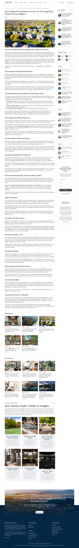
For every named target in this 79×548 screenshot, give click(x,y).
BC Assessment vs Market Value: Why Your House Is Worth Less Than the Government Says (45, 375)
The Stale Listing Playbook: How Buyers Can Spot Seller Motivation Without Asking (12, 395)
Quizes (53, 534)
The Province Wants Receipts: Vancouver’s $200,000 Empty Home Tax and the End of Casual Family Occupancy (29, 395)
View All (53, 403)
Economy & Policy (32, 2)
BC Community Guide (57, 529)
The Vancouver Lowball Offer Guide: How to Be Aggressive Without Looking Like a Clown (29, 375)
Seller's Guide (55, 530)
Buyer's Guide (55, 532)
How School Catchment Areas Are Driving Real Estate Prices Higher (34, 8)
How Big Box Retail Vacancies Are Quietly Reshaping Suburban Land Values (29, 330)
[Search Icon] (70, 3)
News (45, 2)
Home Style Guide (56, 527)
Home (16, 2)
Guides (40, 2)
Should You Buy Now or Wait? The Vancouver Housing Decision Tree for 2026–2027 (12, 375)
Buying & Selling (8, 372)
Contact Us (31, 527)
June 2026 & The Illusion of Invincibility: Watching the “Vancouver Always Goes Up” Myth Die (46, 395)
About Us (31, 525)
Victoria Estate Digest (9, 8)
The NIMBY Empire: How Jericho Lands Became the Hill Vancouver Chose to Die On (29, 349)
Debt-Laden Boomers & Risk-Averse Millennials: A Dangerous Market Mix (12, 349)
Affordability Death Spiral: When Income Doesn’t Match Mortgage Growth (12, 330)
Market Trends (23, 2)
